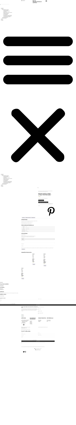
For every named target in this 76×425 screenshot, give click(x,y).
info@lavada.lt (1, 288)
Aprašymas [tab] (23, 217)
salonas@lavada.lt (2, 289)
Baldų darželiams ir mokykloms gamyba (8, 15)
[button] (38, 97)
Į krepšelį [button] (34, 264)
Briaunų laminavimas (4, 18)
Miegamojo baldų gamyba (6, 13)
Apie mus (2, 19)
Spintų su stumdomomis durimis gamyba (8, 12)
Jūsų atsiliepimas (23, 240)
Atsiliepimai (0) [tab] (33, 217)
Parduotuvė (2, 8)
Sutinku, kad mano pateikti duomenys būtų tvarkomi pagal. (8, 303)
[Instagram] (46, 1)
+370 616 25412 (1, 285)
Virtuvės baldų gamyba (6, 10)
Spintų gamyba (5, 11)
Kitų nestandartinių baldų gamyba (7, 16)
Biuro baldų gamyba (6, 14)
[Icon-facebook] (44, 1)
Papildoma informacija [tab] (28, 217)
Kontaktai (2, 20)
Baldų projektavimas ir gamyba (5, 9)
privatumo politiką (13, 303)
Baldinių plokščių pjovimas (5, 17)
